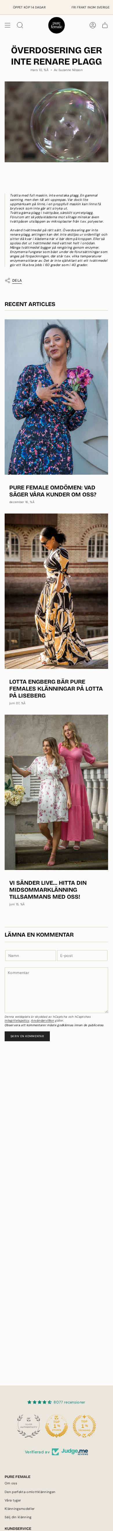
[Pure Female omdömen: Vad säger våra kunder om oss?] (56, 397)
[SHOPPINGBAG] (105, 25)
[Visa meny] (7, 25)
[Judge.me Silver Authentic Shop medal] (28, 1426)
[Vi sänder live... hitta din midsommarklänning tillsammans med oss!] (56, 792)
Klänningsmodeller (20, 1509)
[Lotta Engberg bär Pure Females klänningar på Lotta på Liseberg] (56, 591)
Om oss (11, 1483)
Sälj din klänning (18, 1517)
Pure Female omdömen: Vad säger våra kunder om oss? (52, 491)
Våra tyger (13, 1500)
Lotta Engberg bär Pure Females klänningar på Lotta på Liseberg (56, 688)
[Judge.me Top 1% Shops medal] (56, 1426)
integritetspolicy (17, 1020)
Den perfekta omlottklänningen (30, 1492)
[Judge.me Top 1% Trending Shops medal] (84, 1426)
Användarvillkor (42, 1020)
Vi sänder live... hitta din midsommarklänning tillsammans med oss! (48, 889)
